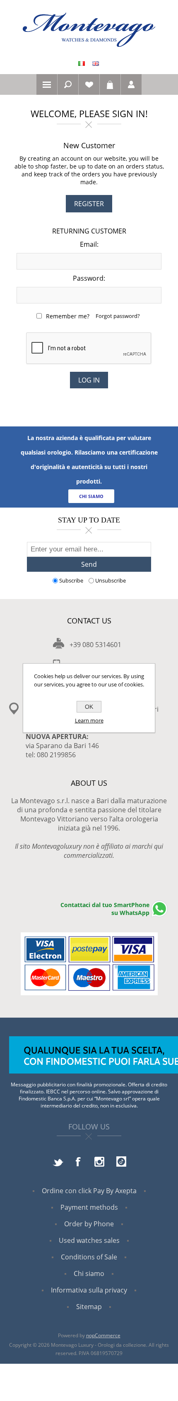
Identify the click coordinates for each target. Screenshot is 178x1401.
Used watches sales (89, 1240)
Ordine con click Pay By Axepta (89, 1190)
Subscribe (71, 580)
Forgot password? (118, 316)
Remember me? (67, 316)
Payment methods (89, 1207)
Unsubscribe (110, 580)
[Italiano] (81, 63)
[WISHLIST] (89, 84)
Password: (89, 278)
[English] (95, 63)
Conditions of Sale (89, 1256)
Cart (110, 84)
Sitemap (89, 1306)
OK (89, 706)
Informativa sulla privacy (89, 1290)
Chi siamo (89, 1273)
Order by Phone (89, 1223)
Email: (89, 244)
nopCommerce (103, 1335)
